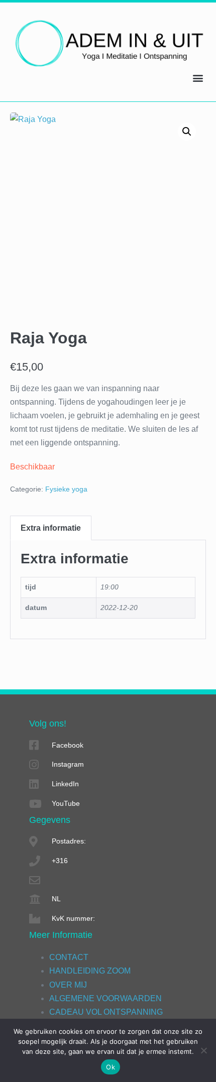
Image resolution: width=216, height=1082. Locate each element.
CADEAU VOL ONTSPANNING (106, 1012)
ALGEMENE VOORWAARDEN (105, 998)
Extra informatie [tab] (51, 528)
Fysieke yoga (66, 489)
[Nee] (203, 1050)
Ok (110, 1067)
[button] (197, 78)
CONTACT (68, 957)
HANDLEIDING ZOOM (90, 971)
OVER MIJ (68, 985)
